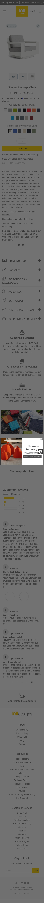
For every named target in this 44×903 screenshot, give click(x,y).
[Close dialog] (42, 439)
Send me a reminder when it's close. (32, 456)
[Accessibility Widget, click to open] (40, 451)
